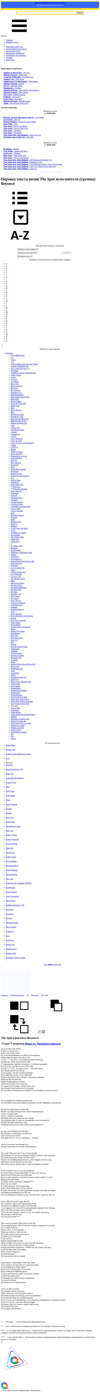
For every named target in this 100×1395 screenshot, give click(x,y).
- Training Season (14, 95)
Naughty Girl (16, 594)
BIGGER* (15, 399)
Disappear (15, 465)
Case (13, 425)
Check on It (15, 428)
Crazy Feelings (16, 439)
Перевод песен (12, 42)
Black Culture (16, 401)
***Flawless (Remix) (19, 489)
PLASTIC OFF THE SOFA (22, 616)
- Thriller (11, 149)
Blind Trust (15, 406)
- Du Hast (12, 88)
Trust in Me (15, 708)
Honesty (14, 526)
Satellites (14, 651)
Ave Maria (15, 382)
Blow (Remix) (16, 410)
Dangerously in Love (19, 456)
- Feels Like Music (15, 126)
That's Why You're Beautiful (22, 701)
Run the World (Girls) (19, 647)
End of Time (15, 480)
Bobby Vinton (11, 835)
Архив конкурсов (13, 51)
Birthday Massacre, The (15, 905)
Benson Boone (11, 874)
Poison (13, 618)
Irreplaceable (16, 550)
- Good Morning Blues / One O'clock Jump (32, 164)
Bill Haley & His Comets (15, 958)
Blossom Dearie (12, 923)
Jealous (13, 555)
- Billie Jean (15, 75)
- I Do (10, 124)
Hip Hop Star (16, 522)
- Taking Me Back (15, 151)
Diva (13, 467)
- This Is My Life (14, 156)
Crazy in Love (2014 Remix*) (22, 443)
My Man (14, 592)
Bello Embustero (17, 395)
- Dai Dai (17, 73)
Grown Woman (17, 511)
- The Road (12, 133)
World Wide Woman (18, 732)
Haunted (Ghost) (17, 515)
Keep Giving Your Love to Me (22, 561)
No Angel (14, 598)
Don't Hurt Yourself (18, 469)
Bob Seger (10, 940)
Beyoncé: (9, 353)
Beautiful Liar (16, 393)
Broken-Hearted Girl (19, 423)
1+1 (12, 358)
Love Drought (16, 574)
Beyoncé (34, 995)
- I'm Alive (12, 131)
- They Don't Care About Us (22, 90)
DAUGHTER (16, 458)
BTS (8, 758)
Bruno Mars (10, 822)
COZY (13, 436)
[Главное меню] (19, 34)
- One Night (23, 117)
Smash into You (17, 669)
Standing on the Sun (18, 677)
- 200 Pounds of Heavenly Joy (27, 160)
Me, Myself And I (18, 579)
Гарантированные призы (16, 49)
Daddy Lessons (17, 452)
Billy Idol (9, 879)
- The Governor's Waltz (19, 122)
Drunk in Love (16, 474)
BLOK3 (9, 918)
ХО (12, 734)
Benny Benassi (11, 870)
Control (14, 432)
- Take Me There (13, 86)
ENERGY (15, 482)
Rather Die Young (18, 631)
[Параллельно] (19, 1014)
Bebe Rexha (10, 901)
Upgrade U (15, 710)
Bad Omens (10, 796)
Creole (13, 445)
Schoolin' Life (16, 658)
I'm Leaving (15, 535)
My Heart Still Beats (18, 588)
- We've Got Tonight (16, 158)
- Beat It (14, 84)
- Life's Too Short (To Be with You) (29, 166)
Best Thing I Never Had (20, 397)
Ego (12, 478)
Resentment (15, 634)
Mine (13, 581)
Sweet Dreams (16, 695)
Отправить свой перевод (16, 55)
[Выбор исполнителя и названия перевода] (20, 206)
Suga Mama (15, 686)
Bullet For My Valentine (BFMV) (19, 883)
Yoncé (13, 739)
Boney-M (9, 774)
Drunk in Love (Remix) (20, 476)
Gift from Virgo (17, 504)
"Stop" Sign (15, 684)
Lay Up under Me (18, 568)
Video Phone (16, 712)
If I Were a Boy (17, 546)
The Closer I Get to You (20, 704)
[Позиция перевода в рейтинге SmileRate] (43, 1033)
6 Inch (13, 360)
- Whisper (11, 153)
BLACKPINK (11, 844)
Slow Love (15, 666)
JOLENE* (15, 557)
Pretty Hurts (15, 623)
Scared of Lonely (17, 655)
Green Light (15, 509)
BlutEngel (10, 931)
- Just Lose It (12, 97)
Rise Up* (14, 640)
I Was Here (15, 542)
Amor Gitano (16, 375)
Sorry (13, 671)
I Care (13, 531)
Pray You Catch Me (18, 620)
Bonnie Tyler (11, 782)
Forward (14, 496)
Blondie (9, 809)
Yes (12, 736)
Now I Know (16, 601)
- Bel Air (11, 120)
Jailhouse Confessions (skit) (21, 552)
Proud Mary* (16, 625)
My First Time (16, 585)
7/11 (12, 362)
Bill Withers (10, 888)
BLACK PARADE (18, 404)
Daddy (13, 450)
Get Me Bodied (17, 502)
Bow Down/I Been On (19, 419)
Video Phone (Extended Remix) (23, 715)
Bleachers (9, 914)
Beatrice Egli (11, 953)
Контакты (10, 60)
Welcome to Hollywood (20, 719)
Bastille (9, 813)
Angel (13, 377)
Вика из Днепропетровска (42, 1043)
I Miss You (15, 539)
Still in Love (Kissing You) (21, 682)
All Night (14, 371)
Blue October (11, 927)
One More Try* (17, 605)
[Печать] (39, 1033)
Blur (7, 787)
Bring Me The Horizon (15, 778)
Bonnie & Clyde (17, 417)
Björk (8, 800)
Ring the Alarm (17, 638)
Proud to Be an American (20, 627)
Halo (13, 513)
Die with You (16, 463)
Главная (9, 40)
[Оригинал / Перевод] (19, 1033)
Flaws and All (16, 491)
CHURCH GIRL (17, 430)
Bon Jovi (9, 765)
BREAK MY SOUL (19, 421)
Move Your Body (17, 583)
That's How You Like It (20, 699)
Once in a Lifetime (18, 603)
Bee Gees (9, 818)
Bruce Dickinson (12, 896)
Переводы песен (17, 995)
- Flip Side (18, 137)
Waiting (14, 717)
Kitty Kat (14, 566)
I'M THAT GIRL (17, 537)
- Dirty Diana (16, 92)
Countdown (15, 434)
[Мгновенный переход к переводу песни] (20, 225)
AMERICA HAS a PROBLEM (23, 373)
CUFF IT (14, 447)
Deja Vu (14, 460)
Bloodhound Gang (13, 826)
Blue (12, 412)
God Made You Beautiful (20, 506)
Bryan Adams (11, 861)
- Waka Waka (21, 81)
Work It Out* (16, 730)
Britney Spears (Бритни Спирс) (18, 754)
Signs (13, 662)
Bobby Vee (10, 945)
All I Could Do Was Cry (20, 368)
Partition (14, 607)
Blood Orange (11, 892)
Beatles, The (10, 750)
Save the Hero (16, 653)
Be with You (15, 390)
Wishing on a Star (17, 726)
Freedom (14, 500)
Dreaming (14, 471)
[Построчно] (56, 1014)
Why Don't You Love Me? (21, 723)
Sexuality (14, 660)
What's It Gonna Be (18, 721)
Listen (13, 570)
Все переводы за (51, 172)
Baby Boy (15, 384)
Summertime (15, 688)
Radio (13, 629)
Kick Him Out (16, 563)
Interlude (14, 548)
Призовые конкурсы (14, 47)
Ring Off (14, 636)
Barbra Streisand (12, 839)
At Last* (14, 379)
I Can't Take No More (19, 528)
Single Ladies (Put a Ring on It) (23, 664)
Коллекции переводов (15, 53)
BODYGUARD (17, 414)
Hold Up (14, 524)
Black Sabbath (11, 804)
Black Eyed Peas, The (14, 769)
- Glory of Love (22, 135)
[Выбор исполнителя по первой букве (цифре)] (20, 244)
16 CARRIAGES (18, 355)
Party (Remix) (16, 614)
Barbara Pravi (11, 949)
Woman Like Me (17, 728)
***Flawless (15, 487)
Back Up (14, 388)
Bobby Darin (11, 857)
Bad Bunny (10, 853)
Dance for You (16, 454)
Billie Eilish (10, 745)
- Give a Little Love (15, 128)
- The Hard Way (19, 77)
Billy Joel (9, 831)
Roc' (12, 642)
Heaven (14, 517)
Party (13, 612)
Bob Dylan (10, 791)
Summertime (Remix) (19, 690)
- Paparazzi (13, 99)
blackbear (9, 910)
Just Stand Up (16, 559)
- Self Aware (14, 79)
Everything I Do (17, 485)
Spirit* (13, 675)
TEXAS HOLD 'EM (19, 697)
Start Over (15, 680)
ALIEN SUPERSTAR (19, 366)
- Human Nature (17, 101)
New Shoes (15, 596)
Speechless (15, 673)
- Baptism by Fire (22, 162)
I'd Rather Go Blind (18, 533)
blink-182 (9, 848)
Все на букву (52, 965)
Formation (15, 493)
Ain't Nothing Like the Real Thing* (24, 364)
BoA (8, 936)
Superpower (15, 693)
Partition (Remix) (17, 609)
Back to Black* (17, 386)
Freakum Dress (16, 498)
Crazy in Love (16, 441)
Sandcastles (15, 649)
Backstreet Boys (12, 866)
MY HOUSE (16, 590)
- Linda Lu (20, 169)
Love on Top (16, 577)
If (11, 544)
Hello (13, 520)
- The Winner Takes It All (16, 103)
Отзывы (9, 58)
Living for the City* (18, 572)
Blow (13, 408)
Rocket (13, 644)
